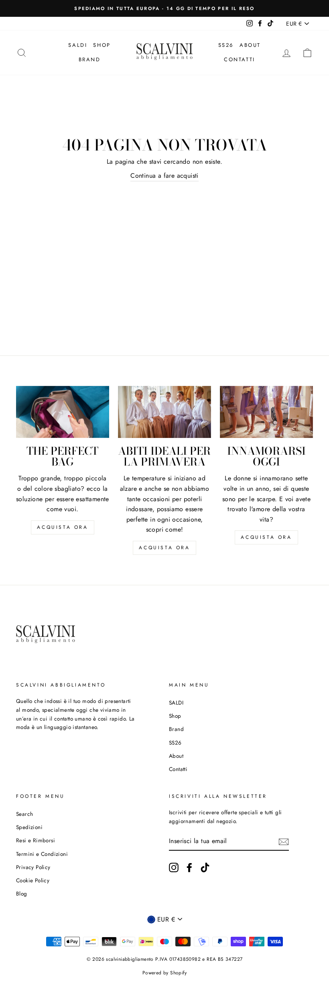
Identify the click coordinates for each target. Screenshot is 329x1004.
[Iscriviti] (283, 841)
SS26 (226, 45)
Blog (21, 894)
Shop (101, 45)
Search (24, 814)
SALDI (77, 45)
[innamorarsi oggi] (266, 412)
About (250, 45)
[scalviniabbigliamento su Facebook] (189, 867)
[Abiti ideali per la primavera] (164, 412)
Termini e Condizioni (42, 854)
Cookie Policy (32, 880)
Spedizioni (29, 827)
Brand (90, 59)
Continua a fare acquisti (164, 175)
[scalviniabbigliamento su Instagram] (174, 867)
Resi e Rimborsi (35, 840)
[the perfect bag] (62, 412)
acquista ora (62, 527)
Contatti (239, 59)
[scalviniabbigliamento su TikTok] (205, 867)
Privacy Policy (33, 867)
